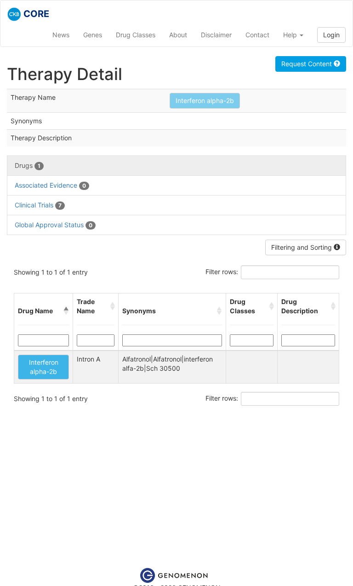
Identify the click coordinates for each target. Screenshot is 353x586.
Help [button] (291, 35)
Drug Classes (135, 35)
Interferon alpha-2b (205, 100)
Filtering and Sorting (302, 247)
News (60, 35)
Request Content (307, 64)
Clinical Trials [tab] (38, 205)
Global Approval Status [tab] (53, 225)
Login (331, 35)
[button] (66, 311)
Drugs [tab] (27, 165)
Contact (257, 35)
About (178, 35)
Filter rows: (221, 272)
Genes (92, 35)
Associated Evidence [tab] (50, 185)
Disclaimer (216, 35)
